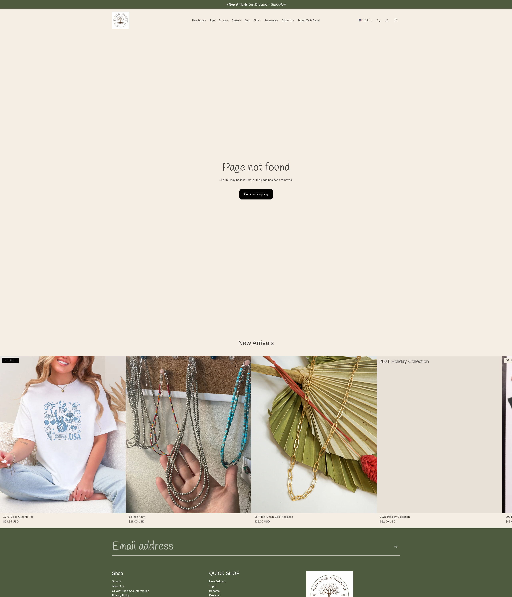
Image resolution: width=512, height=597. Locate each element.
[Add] (245, 507)
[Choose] (496, 507)
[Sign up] (396, 547)
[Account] (386, 20)
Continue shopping (256, 194)
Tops (212, 586)
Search (116, 581)
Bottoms (214, 590)
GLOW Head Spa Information (130, 590)
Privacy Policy (120, 595)
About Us (118, 586)
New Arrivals (217, 581)
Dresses (214, 595)
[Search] (378, 20)
